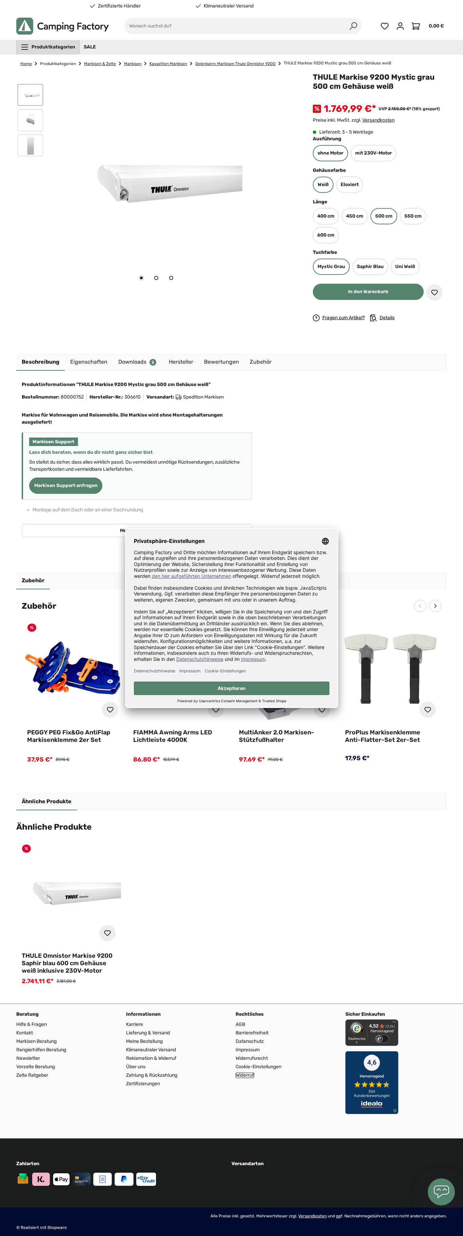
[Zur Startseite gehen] (62, 26)
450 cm (354, 216)
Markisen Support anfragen (66, 485)
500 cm (383, 216)
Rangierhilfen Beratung (41, 1050)
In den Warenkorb (368, 292)
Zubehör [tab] (33, 580)
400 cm (326, 216)
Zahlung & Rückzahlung (151, 1075)
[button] (30, 96)
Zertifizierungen (143, 1084)
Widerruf (245, 1075)
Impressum (248, 1050)
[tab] (141, 277)
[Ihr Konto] (400, 26)
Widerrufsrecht (252, 1058)
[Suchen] (353, 26)
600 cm (326, 235)
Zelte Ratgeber (32, 1075)
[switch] (382, 1039)
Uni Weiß (405, 266)
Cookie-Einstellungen (258, 1067)
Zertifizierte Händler (119, 6)
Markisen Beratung (36, 1041)
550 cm (413, 216)
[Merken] (434, 292)
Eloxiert (350, 184)
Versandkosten (378, 120)
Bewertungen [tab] (221, 362)
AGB (240, 1024)
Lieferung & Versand (148, 1033)
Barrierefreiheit (252, 1033)
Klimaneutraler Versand (229, 6)
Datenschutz (250, 1041)
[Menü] (394, 1023)
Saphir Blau (370, 266)
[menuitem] (48, 47)
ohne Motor (330, 153)
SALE (90, 47)
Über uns (135, 1067)
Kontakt (24, 1033)
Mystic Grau (331, 266)
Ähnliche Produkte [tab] (47, 801)
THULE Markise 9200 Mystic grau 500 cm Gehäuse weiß (337, 63)
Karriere (134, 1024)
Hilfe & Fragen (31, 1024)
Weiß (323, 184)
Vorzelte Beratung (35, 1067)
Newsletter (28, 1058)
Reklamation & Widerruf (151, 1058)
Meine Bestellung (144, 1041)
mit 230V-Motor (373, 153)
